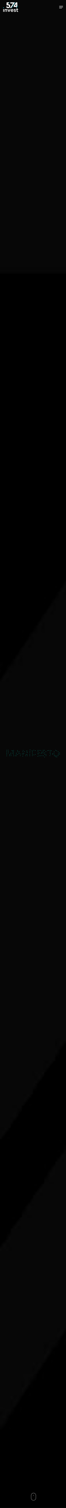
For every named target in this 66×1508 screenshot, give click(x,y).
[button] (61, 7)
